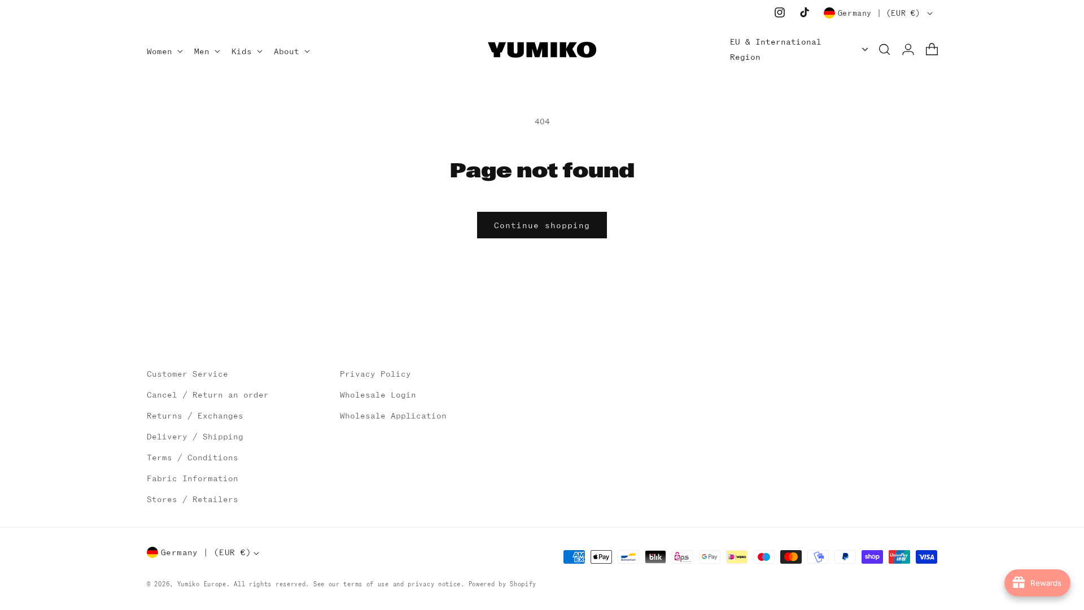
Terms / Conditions (192, 457)
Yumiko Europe (201, 584)
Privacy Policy (375, 374)
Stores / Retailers (192, 499)
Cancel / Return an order (208, 395)
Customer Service (187, 374)
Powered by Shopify (503, 584)
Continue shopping (542, 225)
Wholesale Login (378, 395)
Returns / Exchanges (195, 416)
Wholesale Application (393, 416)
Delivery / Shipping (195, 437)
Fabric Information (192, 478)
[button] (163, 52)
